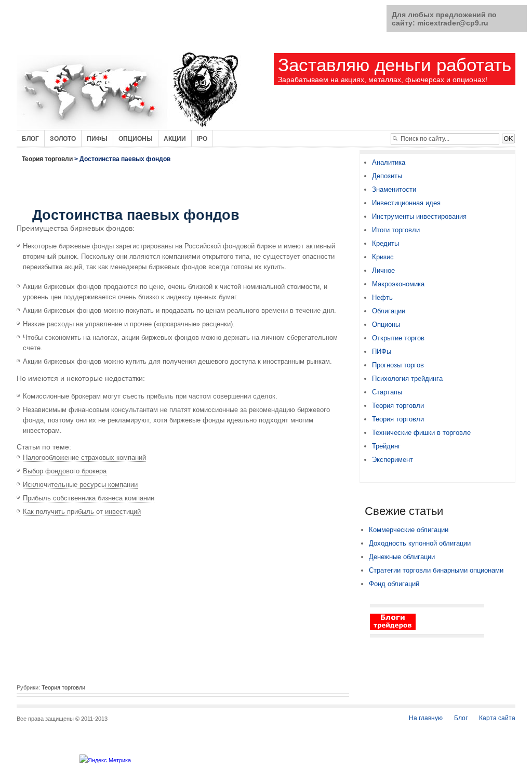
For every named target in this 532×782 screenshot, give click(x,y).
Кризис (383, 257)
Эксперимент (392, 459)
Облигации (388, 311)
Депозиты (387, 176)
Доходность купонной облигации (420, 543)
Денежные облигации (402, 557)
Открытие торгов (398, 338)
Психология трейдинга (407, 378)
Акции (175, 138)
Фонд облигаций (394, 584)
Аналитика (388, 162)
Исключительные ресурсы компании (80, 484)
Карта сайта (497, 718)
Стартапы (387, 392)
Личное (383, 270)
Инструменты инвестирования (419, 216)
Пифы (97, 138)
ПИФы (381, 351)
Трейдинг (386, 446)
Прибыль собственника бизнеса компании (88, 498)
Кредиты (385, 243)
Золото (63, 138)
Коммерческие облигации (408, 530)
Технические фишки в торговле (421, 432)
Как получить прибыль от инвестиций (82, 511)
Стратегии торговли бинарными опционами (436, 570)
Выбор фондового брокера (65, 471)
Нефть (382, 297)
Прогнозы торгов (398, 365)
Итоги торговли (396, 230)
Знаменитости (394, 189)
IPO (202, 138)
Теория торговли (47, 159)
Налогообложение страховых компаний (84, 457)
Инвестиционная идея (406, 203)
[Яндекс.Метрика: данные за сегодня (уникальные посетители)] (105, 760)
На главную (426, 718)
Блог (30, 138)
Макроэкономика (398, 284)
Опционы (135, 138)
